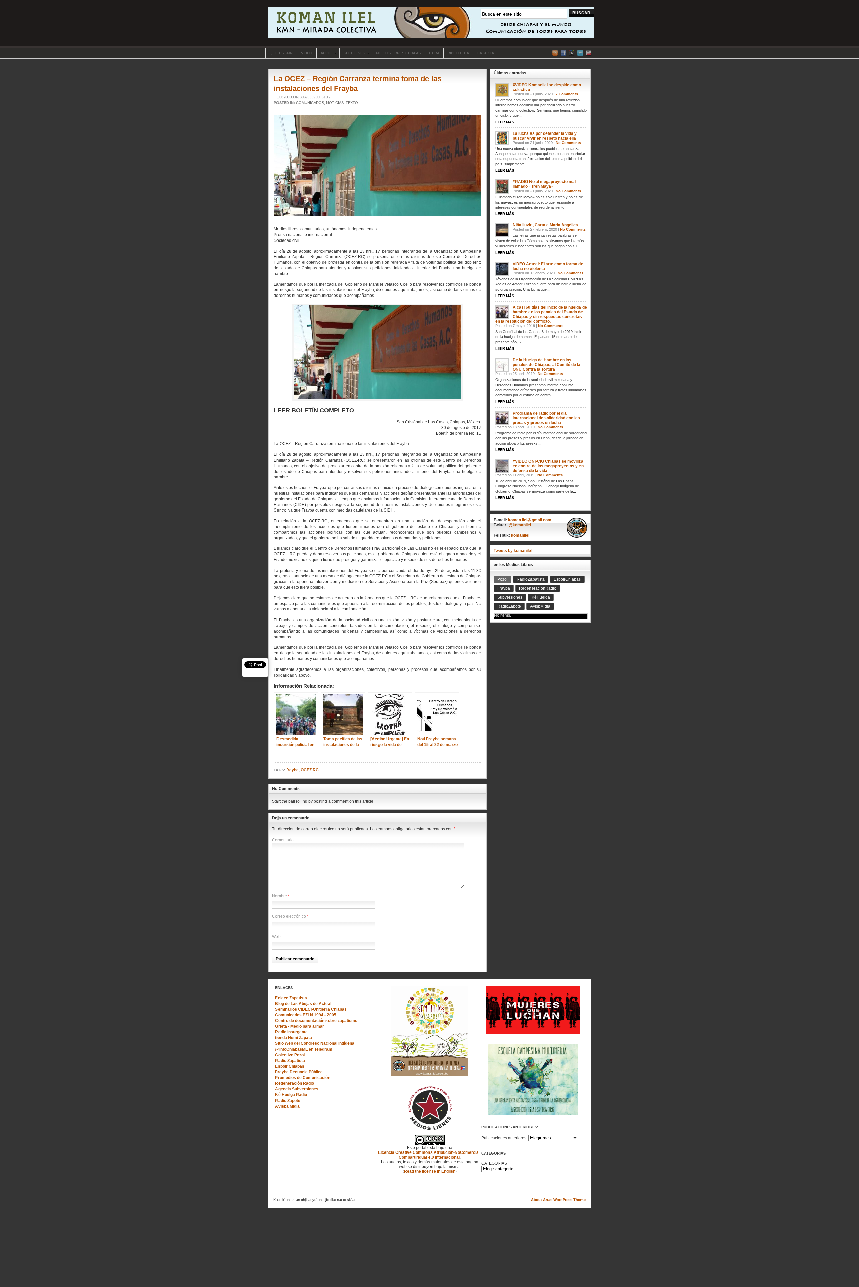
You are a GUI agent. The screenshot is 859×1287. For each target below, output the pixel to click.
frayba (292, 770)
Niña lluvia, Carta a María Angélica (545, 225)
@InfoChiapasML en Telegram (303, 1049)
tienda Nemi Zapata (293, 1037)
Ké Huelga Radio (291, 1094)
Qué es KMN (281, 53)
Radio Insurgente (291, 1032)
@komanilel (520, 525)
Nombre (279, 896)
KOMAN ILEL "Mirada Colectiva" (431, 22)
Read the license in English (429, 1171)
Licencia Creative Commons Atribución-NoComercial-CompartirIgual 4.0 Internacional (429, 1155)
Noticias (335, 103)
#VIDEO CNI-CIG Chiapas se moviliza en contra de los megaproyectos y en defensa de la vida (548, 466)
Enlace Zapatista (291, 998)
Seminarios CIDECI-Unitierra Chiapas (311, 1009)
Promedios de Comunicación (302, 1077)
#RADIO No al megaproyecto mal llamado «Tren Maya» (544, 184)
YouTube (588, 53)
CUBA (434, 53)
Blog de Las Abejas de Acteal (303, 1003)
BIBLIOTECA (458, 53)
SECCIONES (352, 53)
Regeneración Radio (294, 1083)
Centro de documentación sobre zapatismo (316, 1020)
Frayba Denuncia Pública (299, 1072)
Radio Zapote (287, 1100)
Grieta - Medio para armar (299, 1026)
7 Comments (567, 94)
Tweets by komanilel (513, 550)
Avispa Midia (287, 1106)
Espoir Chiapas (289, 1066)
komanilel (520, 535)
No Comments (568, 143)
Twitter (580, 53)
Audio (324, 53)
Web (276, 936)
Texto (352, 103)
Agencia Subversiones (296, 1089)
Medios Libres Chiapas (398, 53)
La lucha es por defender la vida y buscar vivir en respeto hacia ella (545, 136)
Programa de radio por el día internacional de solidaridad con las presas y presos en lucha (546, 418)
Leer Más (504, 122)
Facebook (563, 53)
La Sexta (485, 53)
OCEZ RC (310, 770)
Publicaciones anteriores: (504, 1138)
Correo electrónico (289, 916)
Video (306, 53)
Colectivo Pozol (290, 1055)
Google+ (571, 53)
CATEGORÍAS (494, 1163)
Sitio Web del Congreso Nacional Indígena (314, 1043)
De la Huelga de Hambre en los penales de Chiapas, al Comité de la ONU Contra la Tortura (546, 365)
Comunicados (310, 103)
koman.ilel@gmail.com (529, 520)
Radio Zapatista (290, 1060)
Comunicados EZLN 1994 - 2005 (305, 1015)
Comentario (283, 840)
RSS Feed (555, 53)
